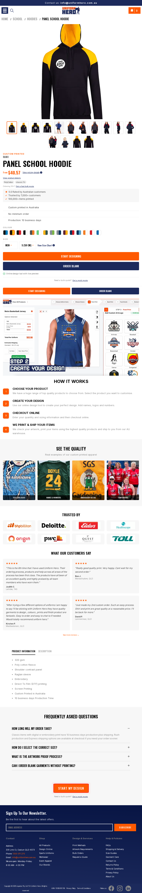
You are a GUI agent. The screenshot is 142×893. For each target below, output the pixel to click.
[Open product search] (12, 10)
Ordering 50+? (18, 186)
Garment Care (112, 857)
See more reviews (71, 635)
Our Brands (44, 865)
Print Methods (78, 845)
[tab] (12, 127)
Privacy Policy (112, 872)
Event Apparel (45, 861)
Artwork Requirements (82, 849)
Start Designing (71, 256)
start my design (71, 788)
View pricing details (31, 172)
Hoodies (32, 19)
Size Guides (111, 853)
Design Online (45, 849)
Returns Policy (112, 865)
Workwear (43, 857)
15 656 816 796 (60, 888)
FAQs (108, 845)
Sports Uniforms (46, 853)
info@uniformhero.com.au (78, 2)
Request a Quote (79, 857)
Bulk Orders (77, 853)
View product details (12, 178)
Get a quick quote (80, 280)
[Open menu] (4, 10)
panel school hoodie (55, 19)
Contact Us (111, 861)
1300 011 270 (19, 854)
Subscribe (125, 827)
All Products (44, 845)
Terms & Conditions (114, 869)
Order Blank (71, 266)
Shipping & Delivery (115, 849)
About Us (110, 876)
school (17, 19)
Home (4, 19)
